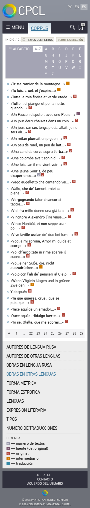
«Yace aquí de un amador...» (35, 309)
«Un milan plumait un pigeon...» (38, 138)
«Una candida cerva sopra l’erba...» (41, 151)
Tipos (11, 419)
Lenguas (15, 401)
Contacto (45, 479)
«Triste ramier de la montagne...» (39, 84)
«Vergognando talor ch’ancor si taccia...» (35, 201)
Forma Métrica (21, 383)
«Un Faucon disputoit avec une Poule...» (44, 114)
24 (45, 333)
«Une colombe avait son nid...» (37, 158)
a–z (38, 49)
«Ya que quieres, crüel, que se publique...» (34, 300)
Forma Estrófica (23, 392)
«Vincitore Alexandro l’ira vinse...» (40, 217)
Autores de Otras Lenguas (33, 356)
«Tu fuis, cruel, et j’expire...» (34, 90)
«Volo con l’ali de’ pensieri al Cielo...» (42, 274)
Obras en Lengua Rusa (29, 365)
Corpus (39, 28)
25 (52, 333)
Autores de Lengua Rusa (31, 347)
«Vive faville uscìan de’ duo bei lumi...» (43, 234)
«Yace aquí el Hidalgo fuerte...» (37, 316)
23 (38, 333)
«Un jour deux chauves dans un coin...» (43, 121)
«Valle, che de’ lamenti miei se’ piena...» (36, 190)
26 (60, 333)
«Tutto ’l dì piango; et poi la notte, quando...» (37, 105)
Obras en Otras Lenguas (31, 374)
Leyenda (13, 437)
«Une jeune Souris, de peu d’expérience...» (31, 173)
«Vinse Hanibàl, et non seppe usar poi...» (38, 225)
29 (82, 333)
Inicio (10, 39)
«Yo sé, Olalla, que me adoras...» (38, 322)
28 (74, 333)
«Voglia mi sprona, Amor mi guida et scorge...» (40, 243)
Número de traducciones (31, 428)
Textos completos (39, 40)
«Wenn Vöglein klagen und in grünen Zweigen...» (40, 283)
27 (67, 333)
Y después (20, 292)
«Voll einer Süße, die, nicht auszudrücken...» (32, 265)
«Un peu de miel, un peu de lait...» (40, 145)
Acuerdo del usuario (45, 483)
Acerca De (45, 475)
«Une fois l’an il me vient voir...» (38, 164)
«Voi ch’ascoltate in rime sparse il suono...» (38, 254)
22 (31, 333)
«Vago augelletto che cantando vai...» (42, 182)
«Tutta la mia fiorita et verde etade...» (43, 97)
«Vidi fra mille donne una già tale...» (41, 210)
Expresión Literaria (26, 410)
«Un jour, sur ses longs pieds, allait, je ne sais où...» (44, 129)
